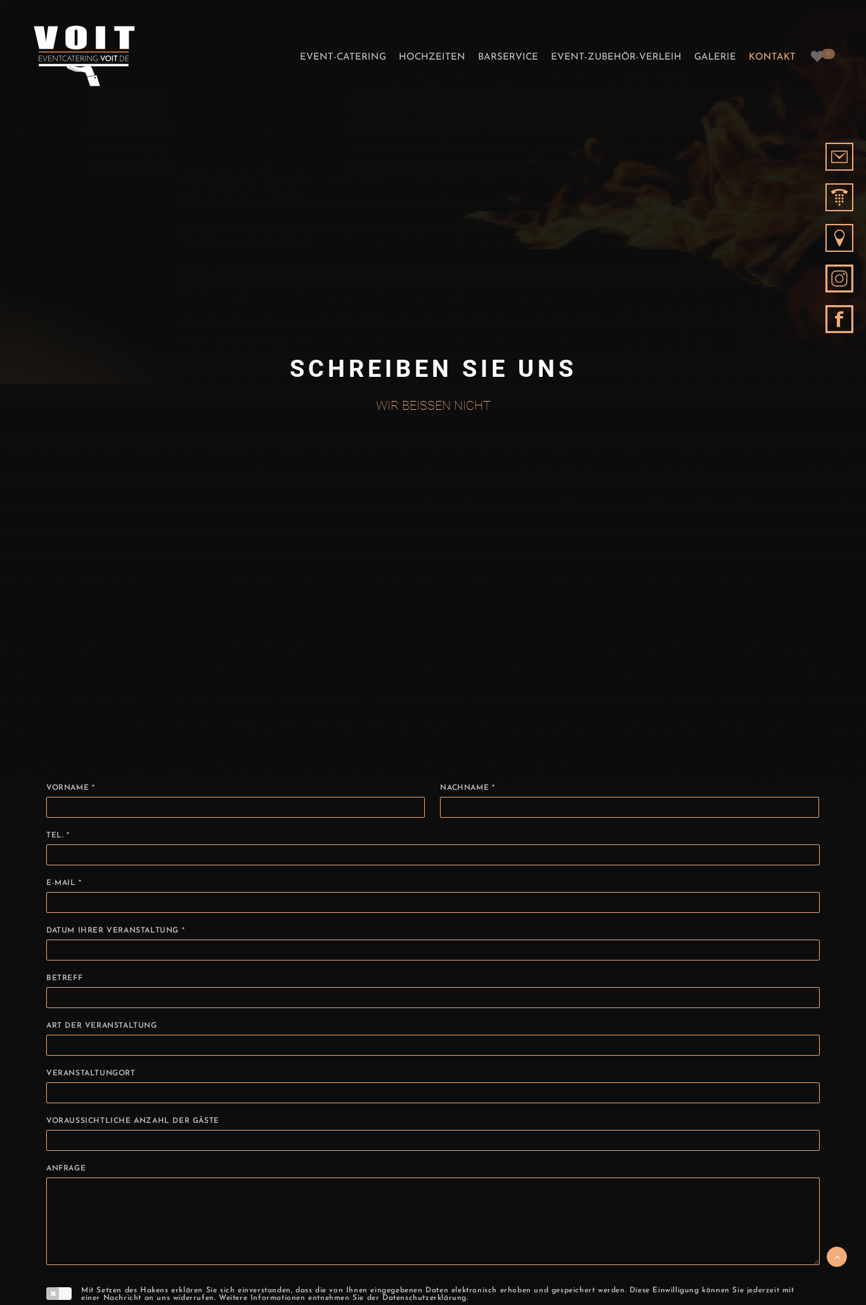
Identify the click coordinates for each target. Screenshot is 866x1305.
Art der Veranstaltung (101, 1026)
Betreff (64, 978)
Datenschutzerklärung (424, 1298)
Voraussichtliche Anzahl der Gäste (132, 1121)
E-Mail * (64, 883)
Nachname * (467, 788)
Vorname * (70, 788)
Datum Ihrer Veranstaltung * (115, 930)
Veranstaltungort (91, 1073)
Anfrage (66, 1168)
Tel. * (58, 835)
